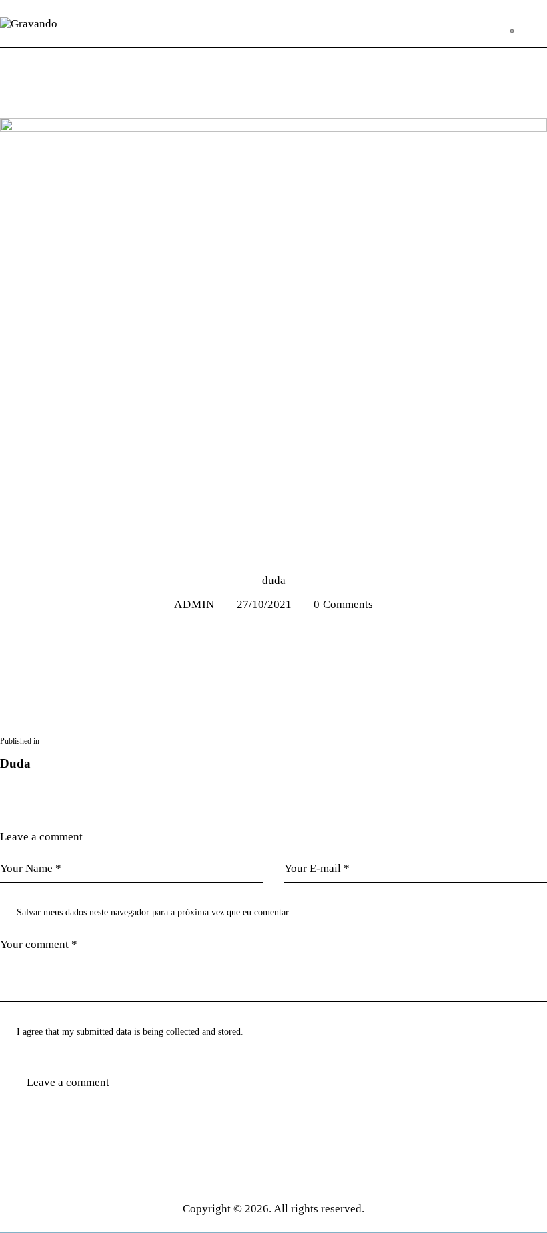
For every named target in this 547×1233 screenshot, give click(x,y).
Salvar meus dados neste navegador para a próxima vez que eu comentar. (154, 912)
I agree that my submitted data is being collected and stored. (130, 1032)
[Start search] (538, 23)
